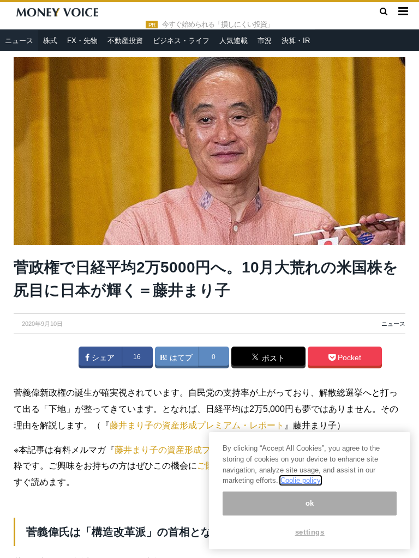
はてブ (180, 357)
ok (310, 503)
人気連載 (233, 41)
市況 (265, 41)
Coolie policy (300, 480)
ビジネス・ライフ (181, 41)
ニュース (19, 41)
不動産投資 (125, 41)
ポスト (272, 358)
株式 (50, 41)
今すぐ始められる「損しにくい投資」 (217, 24)
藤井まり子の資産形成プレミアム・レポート (197, 425)
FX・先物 (82, 41)
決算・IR (296, 41)
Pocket (348, 357)
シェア (102, 357)
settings (310, 532)
